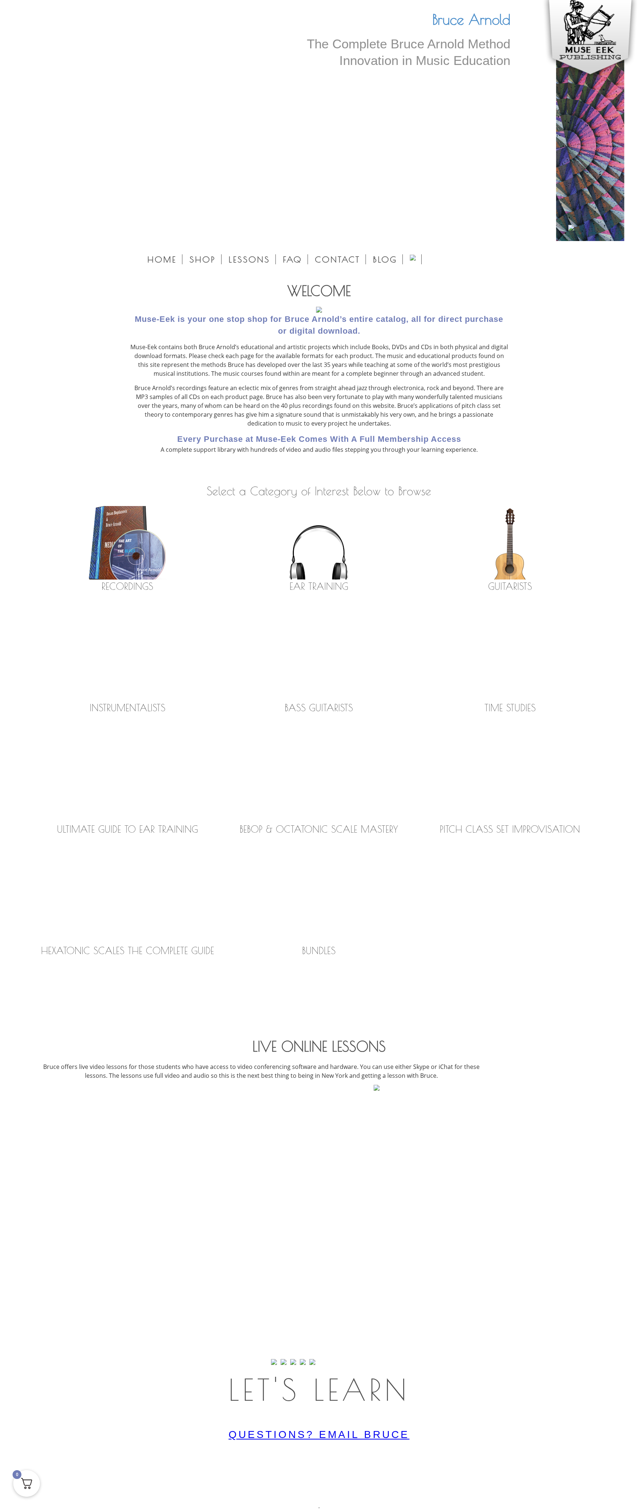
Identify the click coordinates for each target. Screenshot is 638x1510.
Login (49, 230)
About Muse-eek (244, 469)
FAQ (292, 259)
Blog (385, 259)
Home (161, 259)
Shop (202, 259)
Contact (337, 259)
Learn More (319, 1107)
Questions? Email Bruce (319, 1434)
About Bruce (316, 469)
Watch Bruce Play (391, 469)
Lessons (249, 259)
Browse (128, 611)
